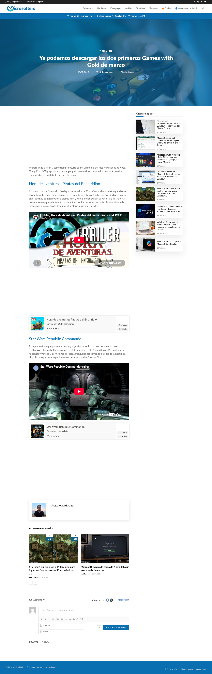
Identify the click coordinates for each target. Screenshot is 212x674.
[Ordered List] (58, 619)
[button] (202, 8)
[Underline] (49, 619)
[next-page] (35, 583)
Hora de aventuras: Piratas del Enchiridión (72, 319)
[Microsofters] (28, 9)
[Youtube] (204, 2)
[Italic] (45, 619)
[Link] (74, 619)
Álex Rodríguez (127, 72)
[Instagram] (198, 2)
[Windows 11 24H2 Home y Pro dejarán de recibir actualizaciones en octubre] (145, 211)
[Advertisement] (79, 143)
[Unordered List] (62, 619)
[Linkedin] (96, 115)
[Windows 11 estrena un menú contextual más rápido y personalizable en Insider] (145, 228)
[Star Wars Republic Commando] (37, 431)
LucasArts (63, 431)
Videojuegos (105, 51)
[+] (81, 619)
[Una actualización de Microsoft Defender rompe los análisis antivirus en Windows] (145, 177)
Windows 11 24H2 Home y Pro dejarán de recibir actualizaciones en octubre (169, 209)
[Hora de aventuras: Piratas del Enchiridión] (37, 323)
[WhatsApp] (89, 115)
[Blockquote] (66, 619)
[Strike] (53, 619)
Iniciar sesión (123, 600)
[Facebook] (195, 2)
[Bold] (41, 619)
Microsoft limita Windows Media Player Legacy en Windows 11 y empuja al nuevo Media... (168, 158)
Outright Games (66, 324)
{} (77, 619)
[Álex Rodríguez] (40, 510)
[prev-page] (31, 583)
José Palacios (34, 577)
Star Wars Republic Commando (65, 427)
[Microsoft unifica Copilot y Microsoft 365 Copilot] (145, 245)
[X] (201, 2)
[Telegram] (102, 115)
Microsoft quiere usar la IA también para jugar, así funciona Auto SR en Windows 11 (52, 570)
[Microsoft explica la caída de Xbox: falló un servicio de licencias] (105, 548)
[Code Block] (70, 619)
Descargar (123, 325)
